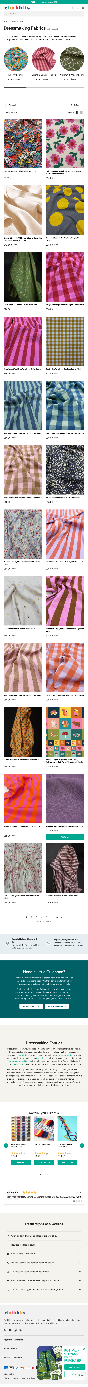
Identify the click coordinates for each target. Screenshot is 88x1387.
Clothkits (12, 1374)
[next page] (61, 917)
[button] (77, 7)
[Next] (82, 1145)
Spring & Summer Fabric (44, 74)
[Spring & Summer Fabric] (44, 59)
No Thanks (75, 1374)
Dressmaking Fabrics (16, 22)
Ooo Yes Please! (75, 1367)
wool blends (41, 1058)
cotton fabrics (67, 1055)
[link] (44, 1196)
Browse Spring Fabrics (57, 1006)
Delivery (6, 1378)
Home (6, 22)
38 (57, 917)
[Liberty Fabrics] (16, 59)
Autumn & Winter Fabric (72, 74)
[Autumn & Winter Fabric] (72, 59)
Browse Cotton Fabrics (31, 1006)
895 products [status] (11, 112)
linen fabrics (22, 1055)
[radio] (77, 112)
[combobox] (44, 13)
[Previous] (6, 1145)
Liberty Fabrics (15, 74)
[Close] (84, 1349)
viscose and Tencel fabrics (19, 1061)
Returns (15, 1378)
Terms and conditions (28, 1378)
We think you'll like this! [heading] (44, 1113)
